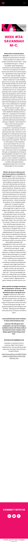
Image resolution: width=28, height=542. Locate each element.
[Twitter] (14, 516)
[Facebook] (19, 516)
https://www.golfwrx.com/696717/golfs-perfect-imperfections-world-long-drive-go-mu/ (14, 356)
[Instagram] (9, 516)
